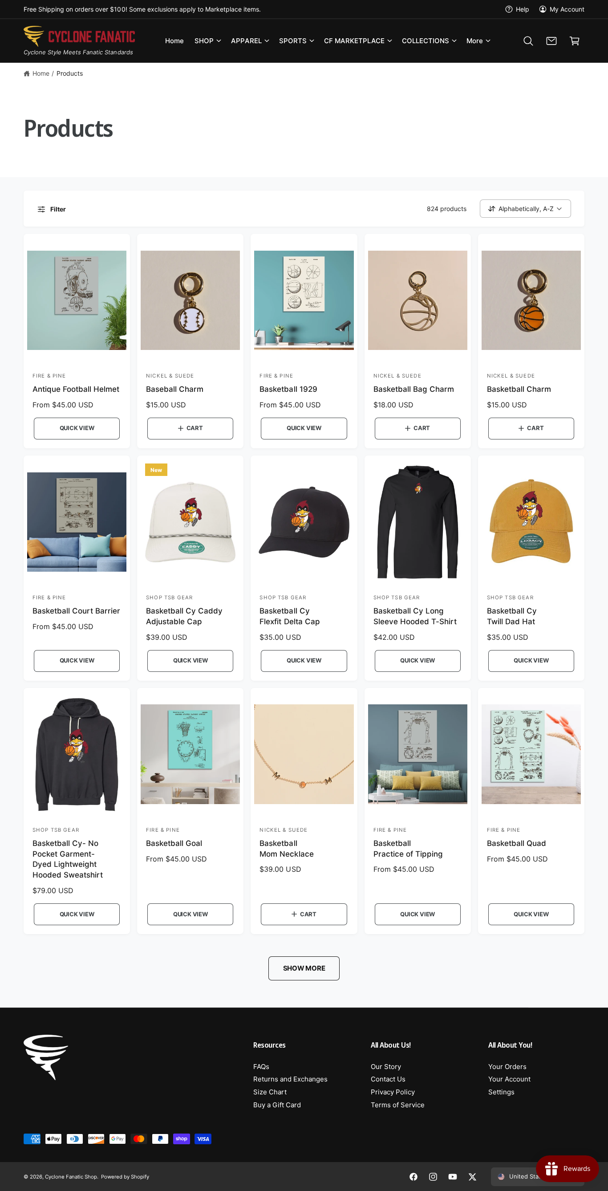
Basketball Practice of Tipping (408, 848)
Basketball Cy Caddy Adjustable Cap (184, 616)
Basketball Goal (174, 843)
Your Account (509, 1079)
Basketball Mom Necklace (286, 848)
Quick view (77, 427)
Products (70, 73)
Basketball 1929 (288, 389)
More (474, 41)
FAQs (261, 1066)
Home (40, 73)
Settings (501, 1092)
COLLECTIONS (425, 41)
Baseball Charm (174, 389)
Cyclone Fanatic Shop (71, 1177)
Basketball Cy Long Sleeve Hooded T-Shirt (415, 616)
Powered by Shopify (125, 1177)
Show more (304, 968)
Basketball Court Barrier (76, 610)
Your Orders (507, 1066)
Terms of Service (398, 1105)
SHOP (204, 41)
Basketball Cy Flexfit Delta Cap (289, 616)
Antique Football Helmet (75, 389)
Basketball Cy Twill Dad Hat (512, 616)
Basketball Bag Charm (413, 389)
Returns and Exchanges (290, 1079)
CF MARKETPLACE (354, 41)
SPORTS (293, 41)
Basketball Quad (516, 843)
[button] (207, 41)
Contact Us (388, 1079)
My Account (567, 9)
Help (522, 9)
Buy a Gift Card (277, 1105)
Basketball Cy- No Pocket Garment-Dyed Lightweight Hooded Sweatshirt (67, 859)
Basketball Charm (519, 389)
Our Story (386, 1066)
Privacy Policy (393, 1092)
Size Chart (270, 1092)
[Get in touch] (551, 41)
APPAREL (246, 41)
